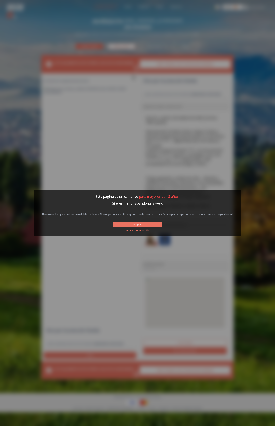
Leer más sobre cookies (137, 230)
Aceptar (137, 224)
